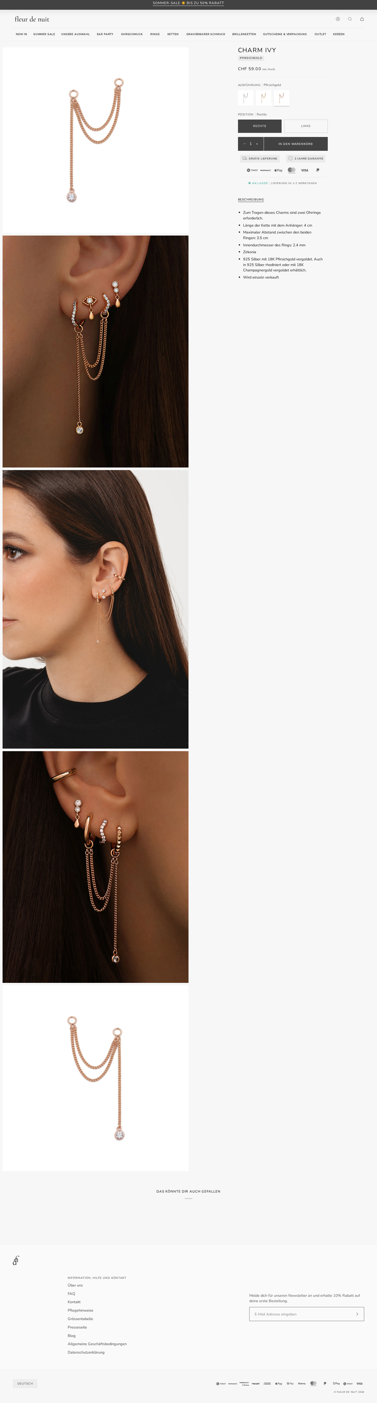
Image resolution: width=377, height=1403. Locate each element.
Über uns (75, 1285)
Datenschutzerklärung (86, 1352)
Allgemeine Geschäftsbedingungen (97, 1343)
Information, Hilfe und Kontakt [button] (97, 1278)
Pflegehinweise (80, 1310)
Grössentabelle (80, 1318)
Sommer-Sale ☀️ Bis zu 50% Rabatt (188, 3)
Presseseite (77, 1327)
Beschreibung (251, 199)
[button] (105, 34)
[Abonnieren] (353, 1314)
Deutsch (25, 1383)
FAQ (71, 1293)
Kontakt (74, 1301)
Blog (72, 1335)
